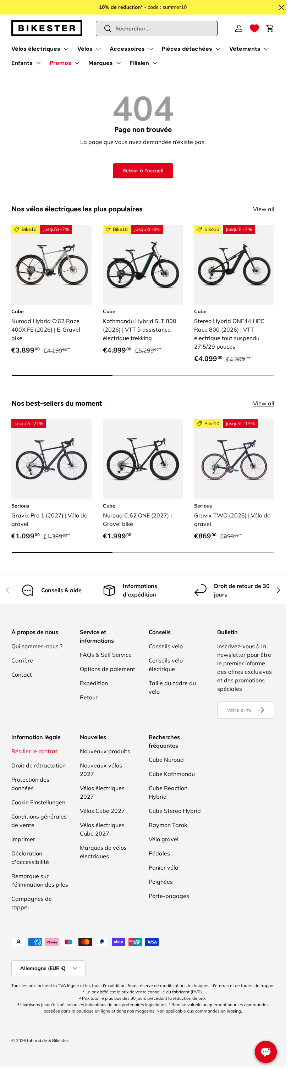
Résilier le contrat (34, 751)
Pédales (159, 853)
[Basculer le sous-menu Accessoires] (150, 49)
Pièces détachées (187, 48)
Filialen (139, 63)
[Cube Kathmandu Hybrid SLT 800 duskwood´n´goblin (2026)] (143, 265)
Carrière (22, 660)
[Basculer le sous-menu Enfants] (38, 63)
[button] (254, 28)
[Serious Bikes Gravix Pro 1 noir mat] (51, 459)
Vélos (85, 48)
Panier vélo (163, 867)
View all (263, 208)
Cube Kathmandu (172, 773)
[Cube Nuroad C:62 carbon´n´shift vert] (143, 459)
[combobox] (157, 28)
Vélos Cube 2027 (102, 810)
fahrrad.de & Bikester (47, 1040)
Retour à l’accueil (143, 170)
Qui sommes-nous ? (36, 646)
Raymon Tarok (168, 824)
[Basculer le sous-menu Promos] (77, 63)
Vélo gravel (164, 839)
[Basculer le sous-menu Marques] (118, 63)
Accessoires (127, 48)
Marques (100, 63)
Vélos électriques (35, 48)
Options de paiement (107, 668)
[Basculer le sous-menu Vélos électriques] (66, 49)
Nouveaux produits (105, 751)
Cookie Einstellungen (38, 802)
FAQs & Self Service (106, 654)
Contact (21, 674)
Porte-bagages (169, 895)
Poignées (161, 881)
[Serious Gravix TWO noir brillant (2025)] (234, 459)
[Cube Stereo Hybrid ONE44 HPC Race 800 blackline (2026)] (234, 265)
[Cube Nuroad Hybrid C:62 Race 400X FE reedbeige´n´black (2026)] (51, 265)
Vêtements (244, 48)
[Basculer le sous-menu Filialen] (154, 63)
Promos (60, 63)
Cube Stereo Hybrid (175, 810)
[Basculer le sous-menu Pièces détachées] (218, 49)
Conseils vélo (166, 646)
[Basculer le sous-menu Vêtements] (266, 49)
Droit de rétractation (38, 765)
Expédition (94, 683)
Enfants (22, 63)
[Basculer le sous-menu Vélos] (98, 49)
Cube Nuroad (166, 759)
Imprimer (23, 839)
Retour (89, 697)
